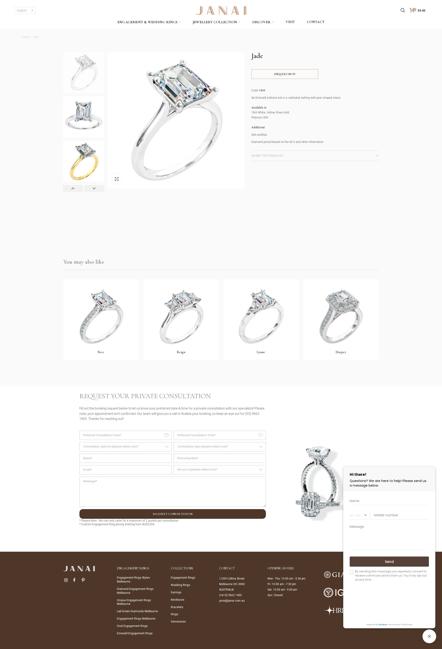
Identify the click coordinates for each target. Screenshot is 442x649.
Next (94, 188)
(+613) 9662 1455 (230, 595)
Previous (73, 188)
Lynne (261, 352)
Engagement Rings (183, 577)
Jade (36, 37)
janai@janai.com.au (232, 600)
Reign (181, 352)
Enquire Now (285, 74)
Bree (101, 352)
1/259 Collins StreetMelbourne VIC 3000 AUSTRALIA (232, 584)
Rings (174, 614)
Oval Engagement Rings (132, 626)
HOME (25, 37)
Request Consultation (172, 514)
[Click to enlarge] (116, 179)
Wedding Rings (180, 585)
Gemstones (178, 621)
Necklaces (177, 599)
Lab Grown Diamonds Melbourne (137, 611)
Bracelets (177, 607)
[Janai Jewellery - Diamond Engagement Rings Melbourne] (221, 10)
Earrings (176, 592)
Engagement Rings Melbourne (136, 618)
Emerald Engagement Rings (135, 633)
